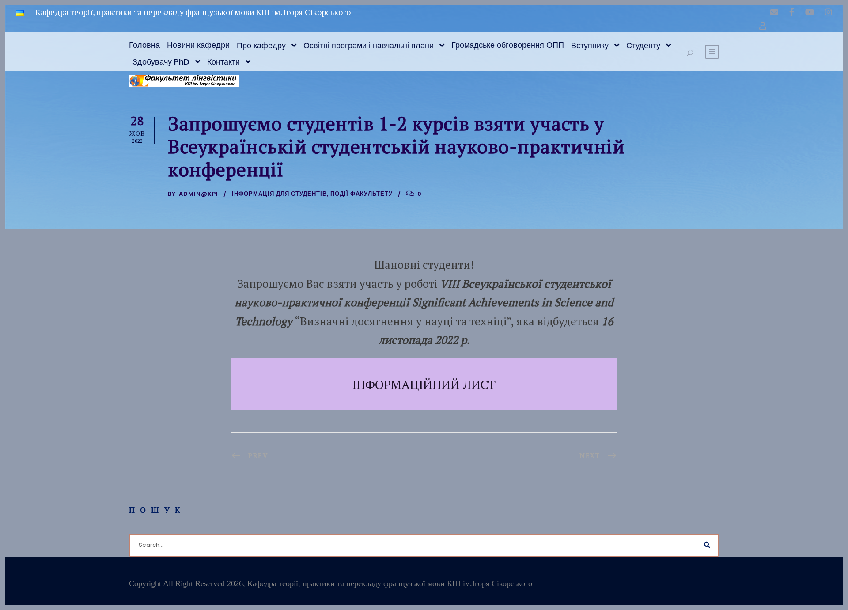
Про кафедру (261, 45)
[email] (774, 12)
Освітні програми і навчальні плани (368, 45)
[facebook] (791, 12)
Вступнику (590, 45)
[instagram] (828, 12)
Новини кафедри (198, 44)
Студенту (643, 45)
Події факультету (361, 194)
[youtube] (809, 12)
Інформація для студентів (279, 194)
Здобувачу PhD (160, 61)
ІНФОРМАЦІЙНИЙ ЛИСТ (424, 384)
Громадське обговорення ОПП (507, 44)
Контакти (223, 61)
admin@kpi (198, 194)
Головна (144, 44)
